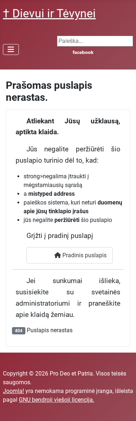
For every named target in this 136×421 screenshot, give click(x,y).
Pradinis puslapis (84, 255)
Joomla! (13, 391)
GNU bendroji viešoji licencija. (56, 399)
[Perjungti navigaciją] (11, 49)
